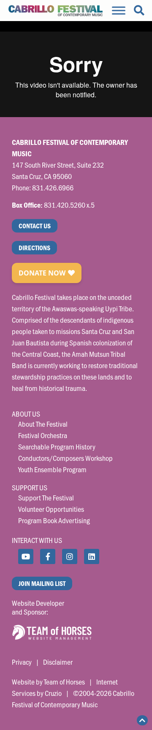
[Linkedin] (91, 556)
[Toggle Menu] (118, 10)
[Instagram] (69, 556)
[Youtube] (25, 556)
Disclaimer (58, 662)
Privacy (22, 662)
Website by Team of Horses (48, 682)
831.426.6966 (52, 187)
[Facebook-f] (47, 556)
